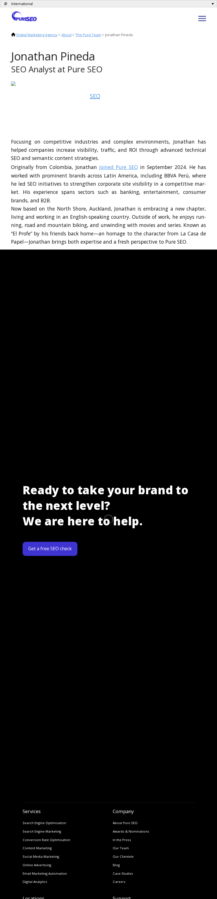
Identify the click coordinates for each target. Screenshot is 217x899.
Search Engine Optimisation (44, 823)
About (66, 34)
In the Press (122, 840)
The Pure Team (88, 34)
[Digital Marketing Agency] (24, 15)
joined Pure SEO (118, 167)
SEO (95, 96)
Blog (116, 865)
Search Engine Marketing (42, 831)
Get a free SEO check (50, 548)
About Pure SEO (125, 823)
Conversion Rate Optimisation (46, 840)
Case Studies (123, 873)
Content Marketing (37, 848)
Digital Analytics (35, 881)
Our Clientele (123, 856)
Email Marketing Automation (45, 873)
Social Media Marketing (41, 856)
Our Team (121, 848)
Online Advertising (37, 865)
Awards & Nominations (131, 831)
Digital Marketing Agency (36, 34)
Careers (119, 881)
